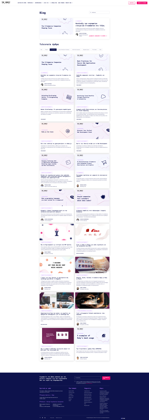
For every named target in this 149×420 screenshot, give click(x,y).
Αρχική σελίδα (71, 390)
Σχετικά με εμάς (71, 392)
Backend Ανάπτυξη (87, 394)
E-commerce (53, 49)
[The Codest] (6, 3)
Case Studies (71, 395)
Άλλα (100, 49)
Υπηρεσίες (71, 394)
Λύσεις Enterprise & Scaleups (63, 49)
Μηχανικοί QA (86, 405)
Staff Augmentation (87, 397)
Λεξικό (70, 400)
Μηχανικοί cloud (87, 400)
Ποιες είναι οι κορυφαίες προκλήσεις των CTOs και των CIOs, (104, 411)
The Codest (94, 49)
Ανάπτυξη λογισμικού (76, 49)
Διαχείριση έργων (86, 49)
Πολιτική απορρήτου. (89, 383)
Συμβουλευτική (87, 390)
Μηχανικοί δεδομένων (88, 402)
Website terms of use (59, 417)
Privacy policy (52, 417)
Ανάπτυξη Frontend (87, 395)
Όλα (41, 49)
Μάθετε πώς (71, 397)
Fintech (46, 49)
